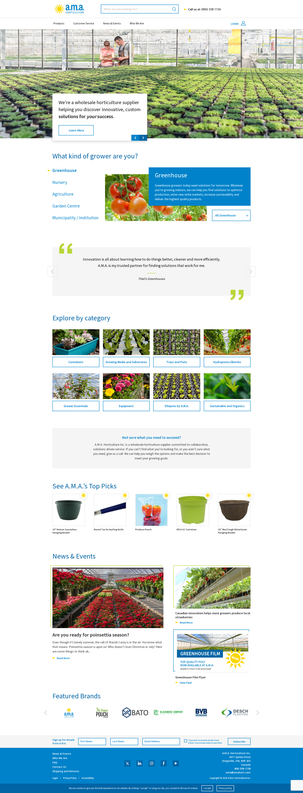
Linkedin (139, 763)
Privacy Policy (69, 778)
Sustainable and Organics (227, 406)
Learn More (76, 130)
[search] (174, 9)
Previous (135, 138)
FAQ (54, 762)
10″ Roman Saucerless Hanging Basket (64, 531)
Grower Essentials (76, 406)
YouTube (176, 763)
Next (143, 138)
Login (235, 23)
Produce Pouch (143, 529)
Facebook (164, 763)
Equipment (126, 406)
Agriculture (62, 194)
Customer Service (83, 23)
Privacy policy (225, 788)
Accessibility (88, 778)
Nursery (59, 182)
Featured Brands (76, 696)
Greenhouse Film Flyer (190, 677)
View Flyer (186, 682)
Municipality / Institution (75, 217)
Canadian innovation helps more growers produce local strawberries (212, 615)
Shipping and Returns (65, 771)
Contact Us (59, 766)
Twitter (127, 763)
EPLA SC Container (187, 529)
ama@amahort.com (238, 772)
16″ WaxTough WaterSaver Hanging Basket (232, 531)
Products (58, 23)
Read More (63, 658)
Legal (55, 778)
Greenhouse (64, 170)
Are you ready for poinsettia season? (90, 635)
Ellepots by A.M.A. (177, 406)
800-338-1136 (242, 768)
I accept (207, 788)
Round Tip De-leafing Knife (108, 529)
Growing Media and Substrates (126, 362)
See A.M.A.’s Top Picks (84, 486)
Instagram (152, 763)
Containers (75, 362)
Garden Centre (66, 206)
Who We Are (137, 23)
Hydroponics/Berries (227, 362)
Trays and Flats (176, 362)
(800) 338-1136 (211, 9)
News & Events (112, 23)
